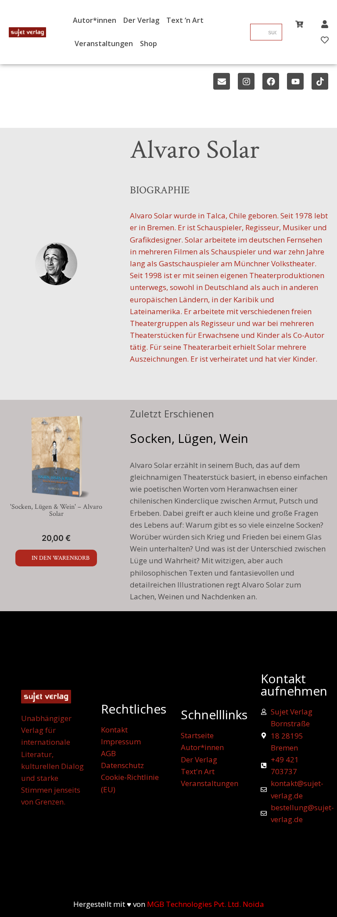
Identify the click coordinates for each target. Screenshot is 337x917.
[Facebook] (270, 81)
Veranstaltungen (104, 43)
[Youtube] (295, 81)
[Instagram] (246, 81)
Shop (148, 43)
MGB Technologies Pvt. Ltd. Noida (205, 904)
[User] (325, 24)
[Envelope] (221, 81)
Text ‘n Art (185, 20)
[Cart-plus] (299, 24)
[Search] (258, 32)
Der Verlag (141, 20)
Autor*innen (94, 20)
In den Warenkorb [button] (61, 558)
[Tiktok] (320, 81)
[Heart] (325, 40)
